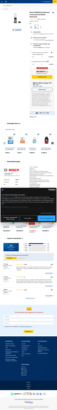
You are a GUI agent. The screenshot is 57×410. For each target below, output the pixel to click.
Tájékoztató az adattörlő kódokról (43, 350)
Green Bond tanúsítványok (11, 357)
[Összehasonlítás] (14, 134)
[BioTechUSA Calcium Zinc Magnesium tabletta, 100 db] (34, 140)
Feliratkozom (28, 331)
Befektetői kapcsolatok (10, 355)
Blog (28, 388)
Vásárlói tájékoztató (42, 347)
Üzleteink (28, 386)
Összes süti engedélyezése (46, 218)
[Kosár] (55, 1)
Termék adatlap (12, 223)
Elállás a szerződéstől (10, 345)
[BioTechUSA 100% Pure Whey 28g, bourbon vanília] (10, 140)
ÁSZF (6, 347)
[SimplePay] (28, 393)
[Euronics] (5, 1)
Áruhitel (23, 343)
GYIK (39, 343)
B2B (22, 355)
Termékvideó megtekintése (18, 30)
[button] (49, 40)
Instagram (25, 371)
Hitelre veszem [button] (42, 89)
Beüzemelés (24, 349)
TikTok (24, 367)
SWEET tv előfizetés (26, 353)
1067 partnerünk (9, 197)
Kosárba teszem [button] (42, 76)
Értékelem (9, 258)
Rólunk (28, 382)
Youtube (25, 369)
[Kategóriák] (2, 1)
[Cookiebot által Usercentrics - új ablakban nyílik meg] (49, 190)
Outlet (23, 351)
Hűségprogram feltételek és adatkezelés (11, 352)
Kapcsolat (40, 345)
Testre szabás (27, 218)
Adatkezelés (8, 349)
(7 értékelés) (41, 19)
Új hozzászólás (48, 273)
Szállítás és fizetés (9, 343)
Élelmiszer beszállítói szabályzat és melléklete (11, 360)
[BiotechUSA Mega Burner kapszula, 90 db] (46, 140)
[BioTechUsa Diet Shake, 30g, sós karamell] (22, 140)
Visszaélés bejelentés (43, 353)
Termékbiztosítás (25, 345)
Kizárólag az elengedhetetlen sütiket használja (10, 218)
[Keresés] (53, 6)
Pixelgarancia (25, 347)
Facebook (24, 373)
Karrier (28, 384)
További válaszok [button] (30, 298)
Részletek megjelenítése (47, 213)
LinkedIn (24, 375)
